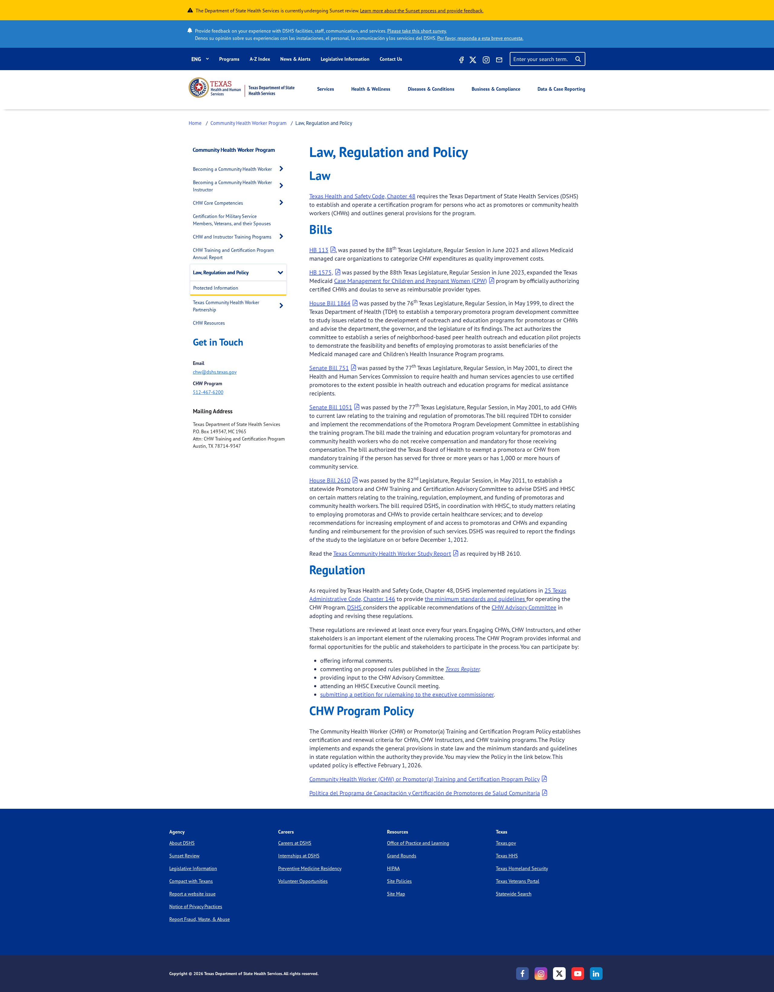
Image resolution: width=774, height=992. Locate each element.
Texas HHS (507, 856)
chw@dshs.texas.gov (215, 372)
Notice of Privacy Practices (195, 906)
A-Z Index (260, 59)
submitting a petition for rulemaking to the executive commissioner (407, 694)
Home (195, 123)
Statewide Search (514, 894)
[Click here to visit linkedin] (596, 973)
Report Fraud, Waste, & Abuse (199, 919)
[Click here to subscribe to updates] (499, 60)
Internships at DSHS (299, 856)
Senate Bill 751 (329, 368)
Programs (229, 59)
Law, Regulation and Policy (221, 272)
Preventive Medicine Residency (309, 868)
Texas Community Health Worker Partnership (226, 306)
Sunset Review (184, 856)
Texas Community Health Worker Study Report (392, 553)
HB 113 (318, 250)
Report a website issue (192, 894)
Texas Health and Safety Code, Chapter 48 (362, 196)
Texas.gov (506, 843)
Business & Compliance (496, 89)
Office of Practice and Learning (418, 843)
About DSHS (182, 843)
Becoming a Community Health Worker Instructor (232, 186)
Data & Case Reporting (561, 89)
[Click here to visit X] (473, 60)
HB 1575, (321, 272)
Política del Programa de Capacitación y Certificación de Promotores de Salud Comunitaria (424, 793)
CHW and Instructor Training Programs (232, 237)
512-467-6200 (208, 392)
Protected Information (215, 288)
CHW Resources (209, 323)
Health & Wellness (370, 89)
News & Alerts (295, 59)
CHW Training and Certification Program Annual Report (233, 253)
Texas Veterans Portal (517, 881)
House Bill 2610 (329, 480)
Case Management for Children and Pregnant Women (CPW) (410, 281)
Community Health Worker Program (248, 123)
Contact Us (391, 59)
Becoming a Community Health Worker (232, 169)
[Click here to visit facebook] (460, 60)
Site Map (396, 894)
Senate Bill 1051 (330, 407)
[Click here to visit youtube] (578, 973)
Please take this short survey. (417, 31)
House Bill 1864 (329, 303)
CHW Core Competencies (218, 203)
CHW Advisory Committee (524, 607)
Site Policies (399, 881)
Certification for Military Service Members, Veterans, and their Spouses (232, 219)
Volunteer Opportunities (303, 881)
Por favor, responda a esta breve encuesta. (480, 38)
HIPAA (393, 868)
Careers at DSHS (294, 843)
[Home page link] (241, 87)
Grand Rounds (401, 856)
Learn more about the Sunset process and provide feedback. (421, 11)
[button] (283, 169)
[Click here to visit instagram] (486, 60)
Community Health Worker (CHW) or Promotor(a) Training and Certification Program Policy (424, 779)
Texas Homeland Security (522, 868)
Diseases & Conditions (431, 89)
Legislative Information (345, 59)
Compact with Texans (191, 881)
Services (325, 89)
